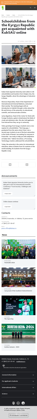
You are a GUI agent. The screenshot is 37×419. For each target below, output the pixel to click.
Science (4, 394)
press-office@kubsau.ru (9, 228)
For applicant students (10, 381)
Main (3, 15)
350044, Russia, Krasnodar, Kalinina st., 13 (15, 359)
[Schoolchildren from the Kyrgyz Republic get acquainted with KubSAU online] (18, 55)
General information (9, 375)
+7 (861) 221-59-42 (8, 361)
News (13, 15)
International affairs (9, 387)
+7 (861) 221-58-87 (8, 223)
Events (8, 15)
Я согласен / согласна (18, 415)
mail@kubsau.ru (20, 361)
